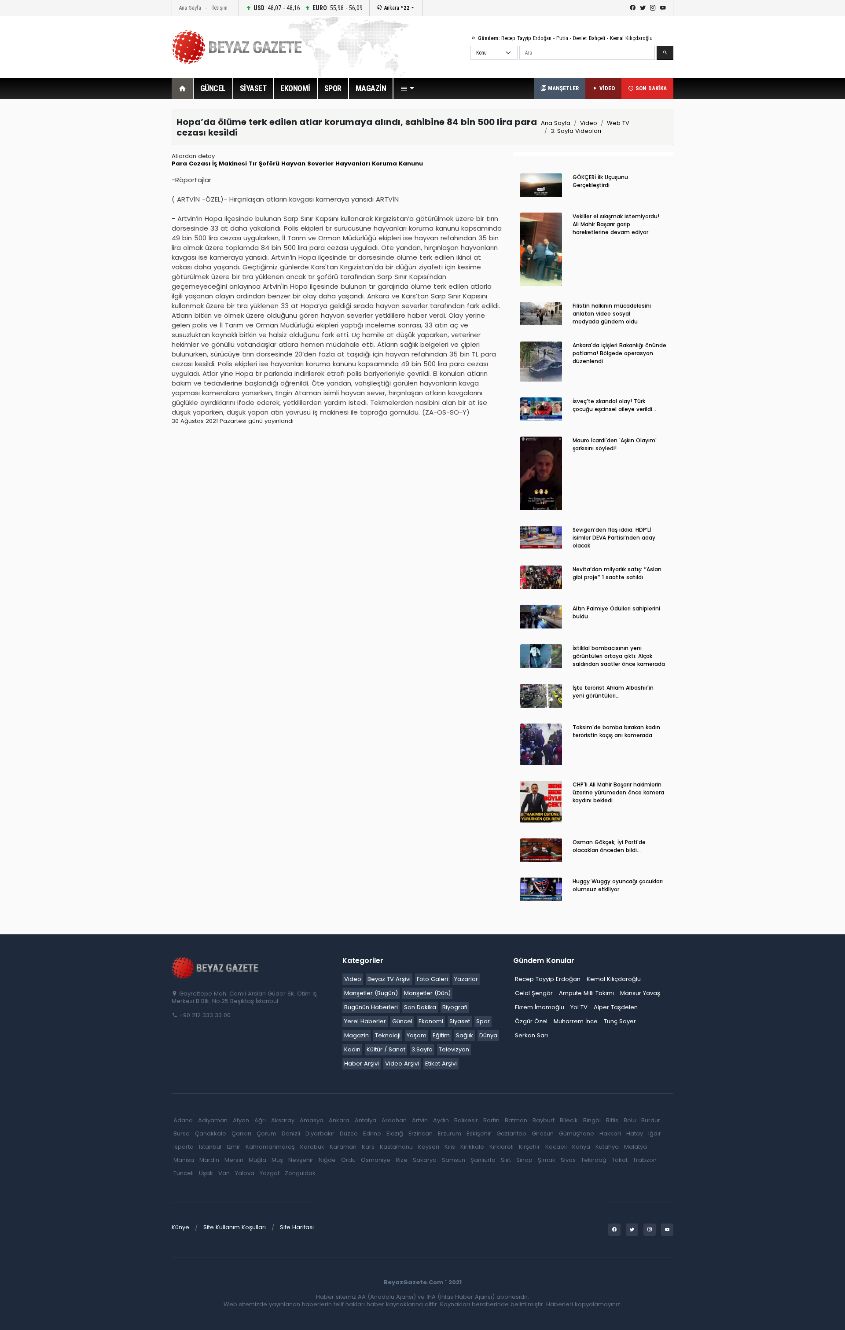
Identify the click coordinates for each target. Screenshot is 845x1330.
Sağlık (464, 1035)
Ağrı (260, 1120)
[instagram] (653, 8)
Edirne (372, 1133)
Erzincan (420, 1133)
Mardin (209, 1160)
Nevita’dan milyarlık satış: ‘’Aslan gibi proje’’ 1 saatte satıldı (617, 573)
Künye (180, 1227)
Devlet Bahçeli (589, 38)
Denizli (291, 1133)
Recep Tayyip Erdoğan (526, 38)
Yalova (244, 1173)
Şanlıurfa (483, 1160)
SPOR (333, 88)
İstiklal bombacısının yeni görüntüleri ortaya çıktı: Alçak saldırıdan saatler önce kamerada (619, 656)
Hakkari (610, 1133)
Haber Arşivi (361, 1063)
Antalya (365, 1120)
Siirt (506, 1160)
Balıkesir (466, 1120)
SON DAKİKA (650, 88)
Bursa (181, 1133)
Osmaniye (375, 1160)
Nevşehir (300, 1160)
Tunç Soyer (620, 1021)
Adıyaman (213, 1120)
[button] (407, 88)
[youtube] (663, 8)
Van (224, 1173)
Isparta (183, 1147)
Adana (183, 1120)
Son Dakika (420, 1007)
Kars (368, 1147)
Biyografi (454, 1007)
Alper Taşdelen (616, 1007)
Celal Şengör (534, 993)
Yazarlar (466, 979)
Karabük (312, 1147)
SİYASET (253, 88)
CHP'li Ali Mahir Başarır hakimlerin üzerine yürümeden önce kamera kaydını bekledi (618, 792)
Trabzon (645, 1160)
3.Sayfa (422, 1049)
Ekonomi (431, 1021)
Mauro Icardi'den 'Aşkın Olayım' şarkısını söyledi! (615, 444)
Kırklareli (501, 1147)
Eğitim (441, 1035)
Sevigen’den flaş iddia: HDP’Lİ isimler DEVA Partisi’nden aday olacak (614, 537)
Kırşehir (529, 1147)
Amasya (311, 1120)
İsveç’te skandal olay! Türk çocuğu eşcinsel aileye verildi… (614, 405)
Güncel (402, 1021)
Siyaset (459, 1021)
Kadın (352, 1049)
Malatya (635, 1147)
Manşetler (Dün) (427, 993)
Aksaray (282, 1120)
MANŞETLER (562, 88)
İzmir (233, 1147)
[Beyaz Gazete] (216, 967)
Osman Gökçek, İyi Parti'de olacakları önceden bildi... (609, 846)
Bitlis (612, 1120)
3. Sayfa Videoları (576, 131)
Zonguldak (300, 1173)
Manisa (183, 1160)
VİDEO (606, 88)
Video (588, 123)
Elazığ (394, 1133)
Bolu (630, 1120)
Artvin (420, 1120)
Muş (277, 1160)
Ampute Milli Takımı (586, 993)
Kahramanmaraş (270, 1147)
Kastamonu (396, 1147)
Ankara (396, 7)
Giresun (543, 1133)
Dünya (488, 1035)
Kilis (450, 1147)
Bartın (491, 1120)
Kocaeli (556, 1147)
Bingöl (592, 1120)
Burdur (650, 1120)
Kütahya (607, 1147)
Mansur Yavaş (640, 993)
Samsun (453, 1160)
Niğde (327, 1160)
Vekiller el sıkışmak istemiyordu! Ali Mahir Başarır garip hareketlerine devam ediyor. (616, 224)
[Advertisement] (123, 242)
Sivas (568, 1160)
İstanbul (210, 1147)
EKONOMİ (295, 88)
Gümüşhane (576, 1133)
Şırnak (546, 1160)
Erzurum (449, 1133)
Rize (402, 1160)
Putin (562, 38)
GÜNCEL (213, 88)
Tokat (620, 1160)
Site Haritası (297, 1227)
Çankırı (241, 1133)
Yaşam (416, 1035)
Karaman (343, 1147)
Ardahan (394, 1120)
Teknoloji (387, 1035)
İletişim (219, 7)
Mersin (233, 1160)
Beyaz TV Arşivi (389, 979)
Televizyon (454, 1049)
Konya (581, 1147)
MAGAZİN (371, 88)
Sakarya (425, 1160)
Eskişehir (479, 1133)
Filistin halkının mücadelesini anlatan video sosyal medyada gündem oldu (612, 313)
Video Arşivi (402, 1063)
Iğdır (654, 1133)
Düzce (349, 1133)
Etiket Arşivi (441, 1063)
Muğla (257, 1160)
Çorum (266, 1133)
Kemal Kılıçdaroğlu (631, 38)
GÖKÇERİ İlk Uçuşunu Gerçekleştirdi (600, 181)
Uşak (206, 1173)
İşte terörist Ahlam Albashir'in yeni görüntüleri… (613, 691)
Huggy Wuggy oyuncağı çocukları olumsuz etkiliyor (618, 885)
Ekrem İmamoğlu (539, 1007)
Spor (483, 1021)
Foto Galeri (432, 979)
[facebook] (632, 8)
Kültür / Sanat (386, 1049)
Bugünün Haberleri (371, 1007)
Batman (516, 1120)
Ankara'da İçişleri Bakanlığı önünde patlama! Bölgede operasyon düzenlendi (619, 353)
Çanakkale (210, 1133)
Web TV (618, 123)
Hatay (634, 1133)
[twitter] (642, 8)
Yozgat (269, 1173)
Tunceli (183, 1173)
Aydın (441, 1120)
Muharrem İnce (576, 1021)
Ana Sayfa (190, 7)
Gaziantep (511, 1133)
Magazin (356, 1035)
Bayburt (544, 1120)
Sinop (524, 1160)
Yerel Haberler (365, 1021)
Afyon (241, 1120)
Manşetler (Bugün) (371, 993)
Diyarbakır (319, 1133)
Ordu (348, 1160)
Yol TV (579, 1007)
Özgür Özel (531, 1021)
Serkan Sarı (531, 1035)
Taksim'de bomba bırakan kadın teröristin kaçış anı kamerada (616, 731)
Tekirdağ (593, 1160)
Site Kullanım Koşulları (234, 1227)
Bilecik (569, 1120)
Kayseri (428, 1147)
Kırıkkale (472, 1147)
